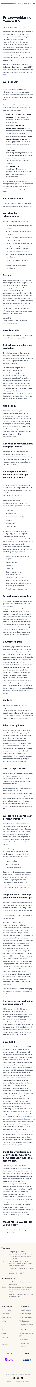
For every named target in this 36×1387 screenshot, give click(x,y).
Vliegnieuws (5, 1248)
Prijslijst (3, 1321)
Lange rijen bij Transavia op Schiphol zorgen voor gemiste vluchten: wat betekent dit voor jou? (21, 1271)
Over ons (4, 1337)
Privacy (9, 1381)
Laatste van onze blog (9, 1278)
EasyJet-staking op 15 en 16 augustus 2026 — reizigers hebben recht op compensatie (20, 1263)
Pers (3, 1341)
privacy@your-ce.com (10, 323)
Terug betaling (6, 1310)
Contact (4, 1333)
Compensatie (5, 1314)
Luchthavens (23, 1339)
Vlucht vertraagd (25, 1314)
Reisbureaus (23, 1347)
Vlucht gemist (24, 1321)
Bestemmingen (24, 1343)
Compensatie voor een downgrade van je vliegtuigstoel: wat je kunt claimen (20, 1289)
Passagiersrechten (25, 1310)
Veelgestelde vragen (26, 1325)
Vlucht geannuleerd (25, 1317)
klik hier (11, 1232)
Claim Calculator (6, 1317)
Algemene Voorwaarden (21, 1381)
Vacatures (4, 1344)
